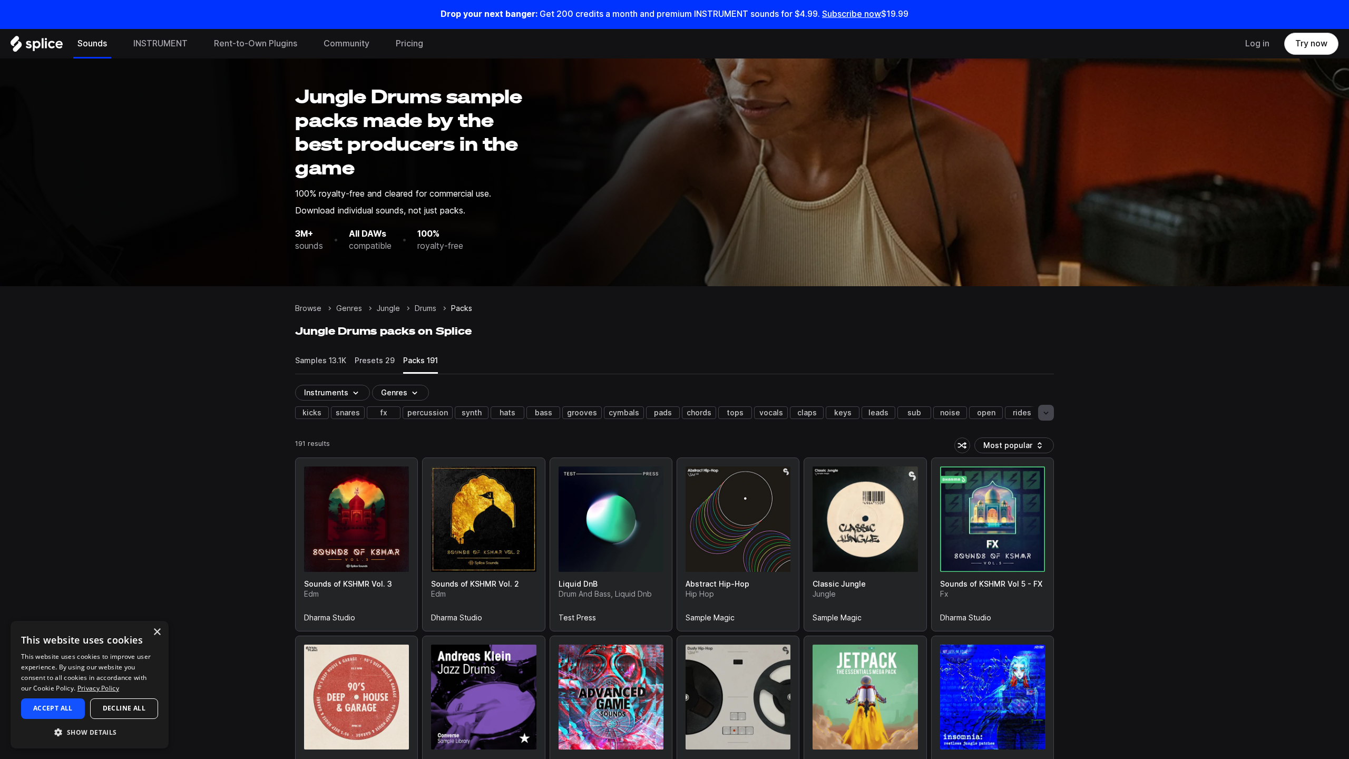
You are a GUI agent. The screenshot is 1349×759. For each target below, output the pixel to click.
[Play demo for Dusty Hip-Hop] (738, 697)
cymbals (624, 412)
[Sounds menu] (115, 44)
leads (878, 412)
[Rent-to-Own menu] (305, 44)
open (986, 412)
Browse (308, 308)
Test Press (577, 620)
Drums (425, 308)
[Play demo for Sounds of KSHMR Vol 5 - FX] (992, 519)
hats (507, 412)
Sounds (92, 43)
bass (543, 412)
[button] (89, 732)
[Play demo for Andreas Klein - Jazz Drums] (483, 697)
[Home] (37, 46)
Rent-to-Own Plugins (255, 43)
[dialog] (90, 684)
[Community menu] (377, 44)
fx (383, 412)
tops (735, 412)
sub (914, 412)
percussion (427, 412)
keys (843, 412)
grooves (582, 412)
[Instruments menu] (195, 44)
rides (1022, 412)
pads (663, 412)
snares (348, 412)
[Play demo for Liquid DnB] (610, 519)
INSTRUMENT (160, 43)
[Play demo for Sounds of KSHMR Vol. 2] (483, 519)
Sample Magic (710, 620)
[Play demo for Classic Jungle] (865, 519)
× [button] (157, 632)
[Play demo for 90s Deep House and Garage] (356, 697)
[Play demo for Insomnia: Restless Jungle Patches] (992, 697)
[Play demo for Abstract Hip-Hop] (738, 519)
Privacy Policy (98, 688)
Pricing (409, 43)
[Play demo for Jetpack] (865, 697)
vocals (771, 412)
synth (472, 412)
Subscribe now (851, 14)
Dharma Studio (329, 620)
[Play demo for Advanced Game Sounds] (610, 697)
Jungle (388, 308)
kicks (311, 412)
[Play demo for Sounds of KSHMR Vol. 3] (356, 519)
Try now (1311, 43)
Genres (349, 308)
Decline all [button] (124, 708)
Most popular (1011, 447)
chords (699, 412)
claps (807, 412)
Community (346, 43)
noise (950, 412)
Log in (1257, 43)
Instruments (326, 392)
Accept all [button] (53, 708)
